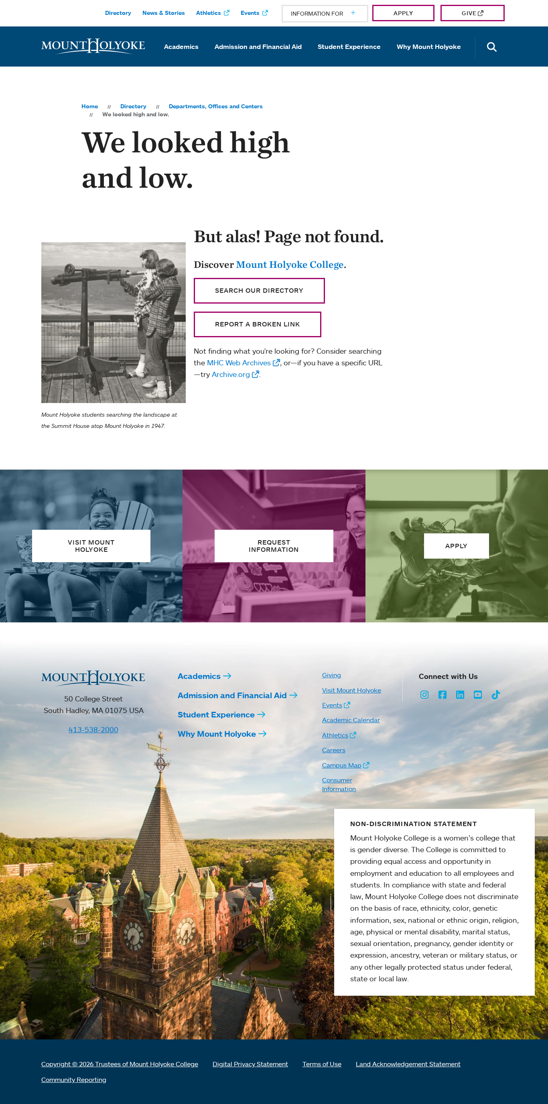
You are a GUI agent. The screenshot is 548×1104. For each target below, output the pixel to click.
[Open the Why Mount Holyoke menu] (429, 58)
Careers (333, 750)
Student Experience (349, 47)
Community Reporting (73, 1080)
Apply (403, 13)
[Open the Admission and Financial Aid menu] (258, 58)
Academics (181, 47)
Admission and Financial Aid (258, 47)
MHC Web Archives (239, 362)
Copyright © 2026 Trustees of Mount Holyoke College (119, 1064)
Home (89, 106)
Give (469, 13)
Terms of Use (321, 1064)
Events (250, 12)
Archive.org (231, 374)
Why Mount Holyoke (429, 47)
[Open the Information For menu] (334, 13)
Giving (331, 675)
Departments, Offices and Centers (216, 106)
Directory (118, 12)
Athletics (208, 12)
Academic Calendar (351, 720)
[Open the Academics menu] (181, 58)
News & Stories (163, 12)
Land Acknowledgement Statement (408, 1064)
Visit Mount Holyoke (351, 690)
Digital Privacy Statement (250, 1064)
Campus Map (341, 765)
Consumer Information (339, 784)
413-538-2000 (93, 729)
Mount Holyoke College (290, 264)
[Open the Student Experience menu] (349, 58)
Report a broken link (257, 324)
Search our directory (259, 290)
